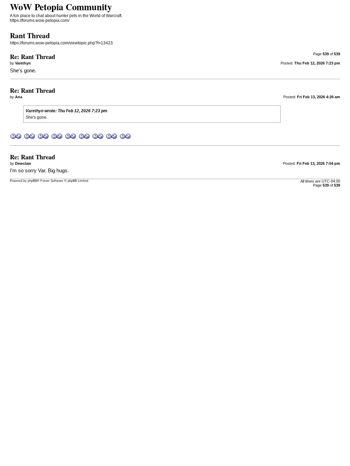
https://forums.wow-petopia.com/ (39, 20)
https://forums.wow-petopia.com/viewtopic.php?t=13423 (61, 43)
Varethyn (34, 110)
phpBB (32, 181)
